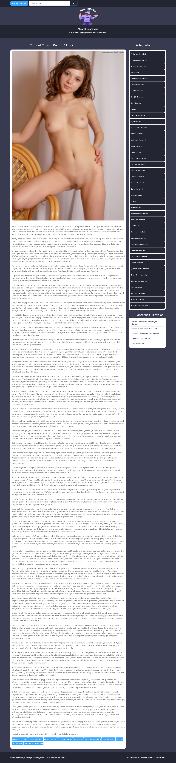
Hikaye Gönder (19, 3)
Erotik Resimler (136, 226)
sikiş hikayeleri (108, 739)
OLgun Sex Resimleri (139, 256)
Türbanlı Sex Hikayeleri (139, 306)
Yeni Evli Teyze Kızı (138, 343)
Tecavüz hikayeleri (138, 293)
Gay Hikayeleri (136, 103)
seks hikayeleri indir (93, 739)
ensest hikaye (147, 757)
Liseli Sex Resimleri (138, 250)
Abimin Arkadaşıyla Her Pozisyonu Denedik (145, 323)
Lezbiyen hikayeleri (138, 140)
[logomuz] (88, 16)
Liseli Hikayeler (136, 146)
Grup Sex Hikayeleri (138, 115)
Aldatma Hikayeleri (138, 54)
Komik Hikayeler (137, 134)
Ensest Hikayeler (137, 85)
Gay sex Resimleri (138, 232)
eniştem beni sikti (19, 739)
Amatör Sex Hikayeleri (139, 60)
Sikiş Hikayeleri (136, 287)
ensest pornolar (36, 739)
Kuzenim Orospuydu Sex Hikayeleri (145, 334)
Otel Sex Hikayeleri (138, 171)
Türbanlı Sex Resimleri (139, 281)
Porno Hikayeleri (137, 177)
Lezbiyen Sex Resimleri (139, 244)
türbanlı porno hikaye (34, 743)
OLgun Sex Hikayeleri (139, 158)
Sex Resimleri (136, 207)
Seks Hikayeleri (137, 189)
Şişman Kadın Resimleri (140, 269)
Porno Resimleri (137, 263)
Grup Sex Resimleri (138, 238)
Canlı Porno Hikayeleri (139, 79)
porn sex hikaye (65, 739)
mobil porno (136, 152)
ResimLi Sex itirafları (138, 183)
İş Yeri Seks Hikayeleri (139, 128)
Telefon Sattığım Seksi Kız (141, 338)
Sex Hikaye (161, 757)
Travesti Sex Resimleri (139, 275)
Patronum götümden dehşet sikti (144, 329)
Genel (133, 109)
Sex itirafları (135, 201)
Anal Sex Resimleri (138, 220)
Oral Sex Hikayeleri (138, 164)
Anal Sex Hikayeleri (138, 66)
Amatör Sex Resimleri (139, 214)
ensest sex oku (50, 739)
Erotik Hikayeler (137, 91)
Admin (83, 32)
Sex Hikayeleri (136, 195)
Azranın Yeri (135, 72)
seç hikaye (78, 739)
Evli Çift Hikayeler (137, 97)
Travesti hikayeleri (138, 299)
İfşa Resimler (136, 121)
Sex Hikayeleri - (133, 757)
